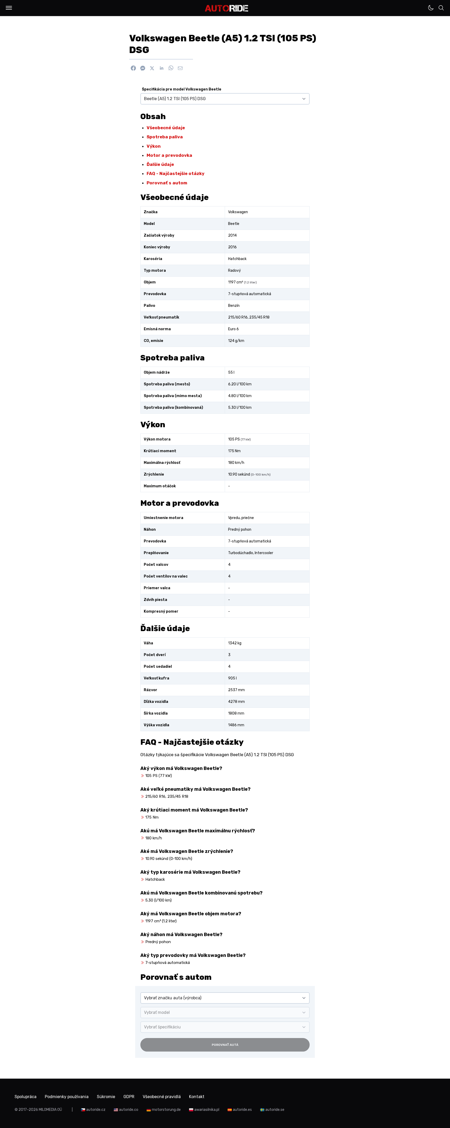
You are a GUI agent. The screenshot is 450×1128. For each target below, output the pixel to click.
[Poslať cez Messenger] (143, 68)
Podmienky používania (67, 1096)
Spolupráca (25, 1096)
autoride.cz (95, 1109)
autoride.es (242, 1109)
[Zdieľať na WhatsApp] (171, 68)
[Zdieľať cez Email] (180, 68)
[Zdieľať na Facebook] (133, 68)
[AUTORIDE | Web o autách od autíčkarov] (227, 8)
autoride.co (128, 1109)
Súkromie (106, 1096)
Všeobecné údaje (166, 127)
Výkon (154, 146)
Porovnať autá (225, 1045)
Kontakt (196, 1096)
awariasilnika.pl (206, 1109)
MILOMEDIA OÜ (50, 1109)
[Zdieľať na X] (152, 68)
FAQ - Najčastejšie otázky (175, 173)
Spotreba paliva (165, 136)
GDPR (128, 1096)
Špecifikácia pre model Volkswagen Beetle (181, 89)
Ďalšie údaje (160, 164)
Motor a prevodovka (169, 155)
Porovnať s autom (167, 182)
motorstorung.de (166, 1109)
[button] (9, 8)
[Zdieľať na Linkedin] (161, 68)
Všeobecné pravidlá (162, 1096)
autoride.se (274, 1109)
